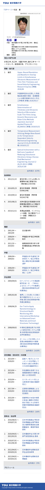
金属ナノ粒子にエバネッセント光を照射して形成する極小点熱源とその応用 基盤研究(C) (30, 362)
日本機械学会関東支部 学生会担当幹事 (30, 450)
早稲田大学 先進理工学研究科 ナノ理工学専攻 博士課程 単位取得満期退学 (30, 260)
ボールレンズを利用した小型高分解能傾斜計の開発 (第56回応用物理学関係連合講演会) (30, 342)
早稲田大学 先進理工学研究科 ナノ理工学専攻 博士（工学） (30, 270)
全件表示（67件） (34, 171)
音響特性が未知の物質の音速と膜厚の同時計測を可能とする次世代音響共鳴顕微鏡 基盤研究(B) (30, 402)
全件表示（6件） (34, 222)
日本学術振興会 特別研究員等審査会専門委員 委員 (30, 442)
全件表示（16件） (34, 411)
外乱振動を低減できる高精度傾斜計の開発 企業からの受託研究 (30, 372)
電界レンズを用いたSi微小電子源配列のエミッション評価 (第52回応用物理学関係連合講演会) (30, 298)
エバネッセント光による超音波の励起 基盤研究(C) (30, 381)
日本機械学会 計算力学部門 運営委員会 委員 (30, 435)
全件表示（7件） (34, 463)
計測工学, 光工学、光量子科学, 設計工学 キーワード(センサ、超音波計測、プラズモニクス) (22, 62)
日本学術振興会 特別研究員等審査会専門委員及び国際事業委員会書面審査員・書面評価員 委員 (30, 425)
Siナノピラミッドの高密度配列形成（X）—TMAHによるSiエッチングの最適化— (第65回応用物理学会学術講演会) (30, 286)
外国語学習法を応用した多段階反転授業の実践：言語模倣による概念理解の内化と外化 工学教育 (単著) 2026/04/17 (28, 97)
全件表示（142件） (33, 350)
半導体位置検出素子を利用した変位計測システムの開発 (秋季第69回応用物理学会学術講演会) (30, 331)
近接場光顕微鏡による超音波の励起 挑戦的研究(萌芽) (30, 391)
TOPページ (8, 9)
